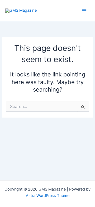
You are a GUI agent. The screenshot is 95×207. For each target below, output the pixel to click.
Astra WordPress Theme (47, 195)
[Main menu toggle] (84, 10)
